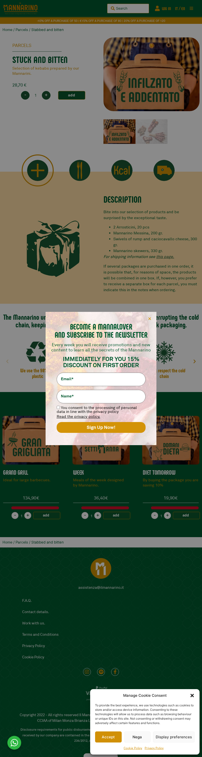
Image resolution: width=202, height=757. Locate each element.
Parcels (22, 30)
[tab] (38, 170)
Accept (108, 737)
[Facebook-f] (115, 672)
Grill (148, 472)
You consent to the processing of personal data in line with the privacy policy (97, 410)
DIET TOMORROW (89, 472)
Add (71, 95)
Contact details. (35, 612)
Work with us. (33, 623)
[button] (192, 695)
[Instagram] (87, 672)
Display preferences (174, 737)
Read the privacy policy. (78, 416)
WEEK (8, 472)
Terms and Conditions (40, 634)
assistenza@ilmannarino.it (101, 587)
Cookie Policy (133, 748)
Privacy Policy (154, 748)
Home (7, 30)
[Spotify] (101, 672)
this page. (165, 256)
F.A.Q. (27, 600)
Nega (137, 737)
